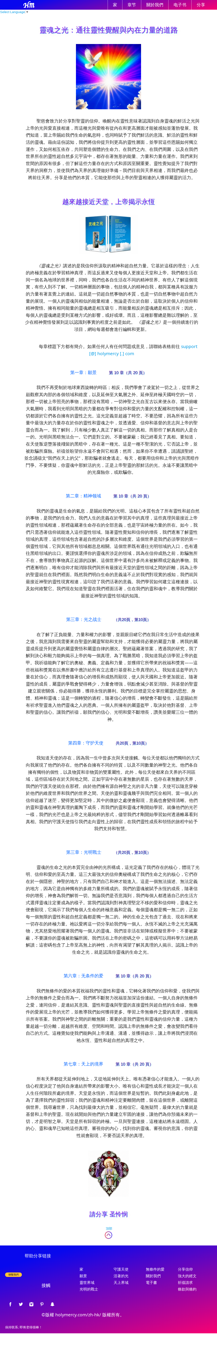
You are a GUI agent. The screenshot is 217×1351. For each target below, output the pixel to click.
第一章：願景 (83, 372)
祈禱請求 (185, 1282)
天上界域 (121, 1282)
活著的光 (121, 1276)
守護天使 (121, 1269)
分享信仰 (185, 1269)
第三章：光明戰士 (83, 852)
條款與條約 (187, 1289)
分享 (201, 5)
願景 (83, 1276)
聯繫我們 (13, 1274)
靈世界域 (87, 1282)
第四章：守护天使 (85, 743)
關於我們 (154, 5)
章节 (131, 5)
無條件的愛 (155, 1269)
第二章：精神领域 (83, 496)
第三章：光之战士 (83, 619)
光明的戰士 (89, 1289)
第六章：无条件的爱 (83, 975)
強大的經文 (187, 1276)
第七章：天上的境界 (83, 1064)
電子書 (151, 1282)
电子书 (180, 5)
